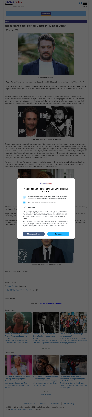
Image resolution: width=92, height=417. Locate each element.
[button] (46, 207)
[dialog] (46, 208)
